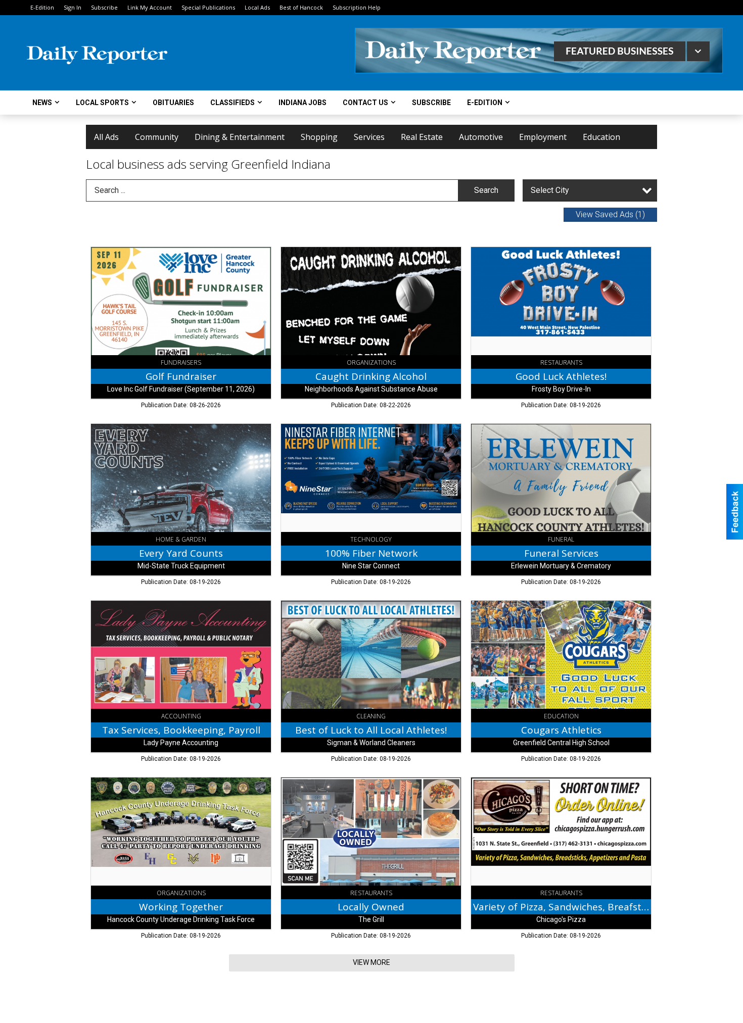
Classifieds (232, 103)
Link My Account (149, 7)
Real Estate (422, 136)
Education (601, 136)
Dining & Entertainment (240, 136)
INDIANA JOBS (302, 103)
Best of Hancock (301, 7)
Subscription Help (357, 7)
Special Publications (208, 7)
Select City (550, 190)
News (42, 103)
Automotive (481, 136)
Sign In (72, 7)
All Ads (106, 136)
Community (156, 136)
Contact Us (365, 103)
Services (369, 136)
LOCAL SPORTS (102, 103)
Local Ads (257, 7)
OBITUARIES (173, 103)
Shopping (319, 136)
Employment (543, 136)
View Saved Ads (610, 214)
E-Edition (42, 7)
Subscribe (104, 7)
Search (486, 190)
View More (371, 962)
